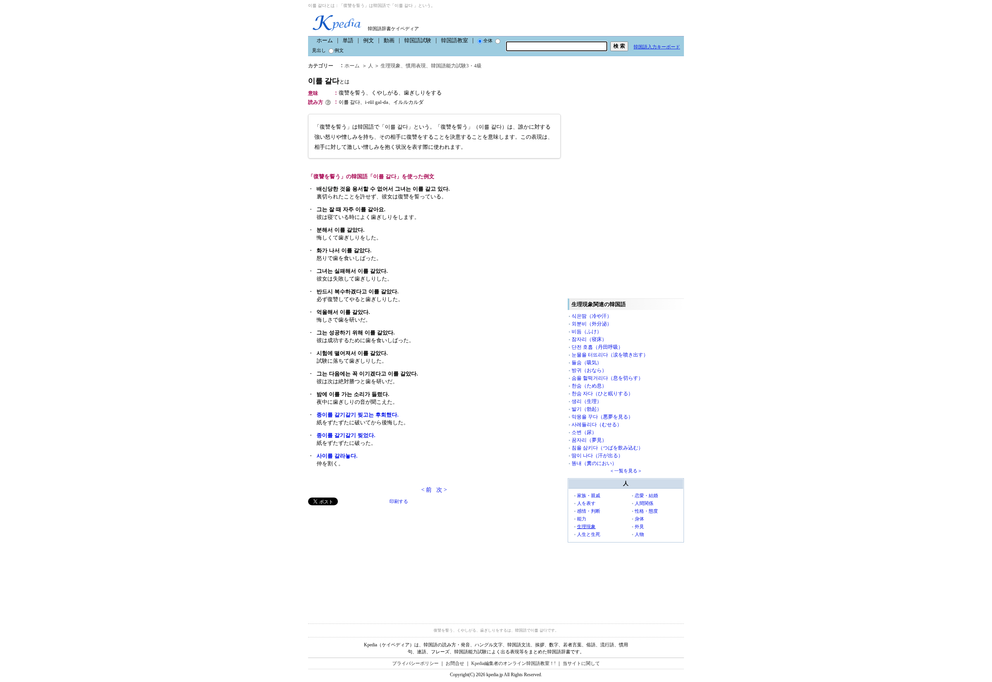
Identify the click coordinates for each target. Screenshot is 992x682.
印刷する (398, 501)
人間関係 (644, 503)
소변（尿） (584, 432)
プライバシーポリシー (415, 663)
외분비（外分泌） (592, 324)
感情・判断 (588, 511)
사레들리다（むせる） (597, 424)
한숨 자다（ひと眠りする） (602, 393)
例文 (368, 40)
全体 (488, 40)
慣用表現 (416, 66)
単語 (348, 40)
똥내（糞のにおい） (594, 463)
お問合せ (455, 663)
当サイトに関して (581, 663)
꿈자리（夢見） (589, 440)
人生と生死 (588, 534)
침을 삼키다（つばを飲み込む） (607, 448)
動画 (389, 40)
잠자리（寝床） (589, 339)
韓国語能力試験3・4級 (456, 66)
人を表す (586, 503)
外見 (639, 526)
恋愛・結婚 (646, 495)
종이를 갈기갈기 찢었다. (346, 435)
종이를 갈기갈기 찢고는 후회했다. (358, 415)
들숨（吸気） (587, 362)
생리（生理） (587, 401)
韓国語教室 (454, 40)
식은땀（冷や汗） (592, 316)
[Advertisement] (366, 559)
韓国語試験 (417, 40)
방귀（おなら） (589, 370)
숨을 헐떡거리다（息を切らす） (607, 378)
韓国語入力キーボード (657, 47)
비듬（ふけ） (587, 331)
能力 (581, 519)
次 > (441, 490)
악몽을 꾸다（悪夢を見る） (602, 417)
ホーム (325, 40)
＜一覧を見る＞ (626, 471)
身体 (639, 519)
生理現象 (391, 66)
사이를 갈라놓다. (337, 456)
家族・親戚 (588, 495)
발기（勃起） (587, 409)
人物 (639, 534)
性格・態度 (646, 511)
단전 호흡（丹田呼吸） (597, 347)
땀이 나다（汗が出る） (597, 455)
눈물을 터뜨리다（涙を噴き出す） (610, 355)
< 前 (426, 490)
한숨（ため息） (589, 386)
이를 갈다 (329, 81)
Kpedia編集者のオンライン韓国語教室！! (513, 663)
